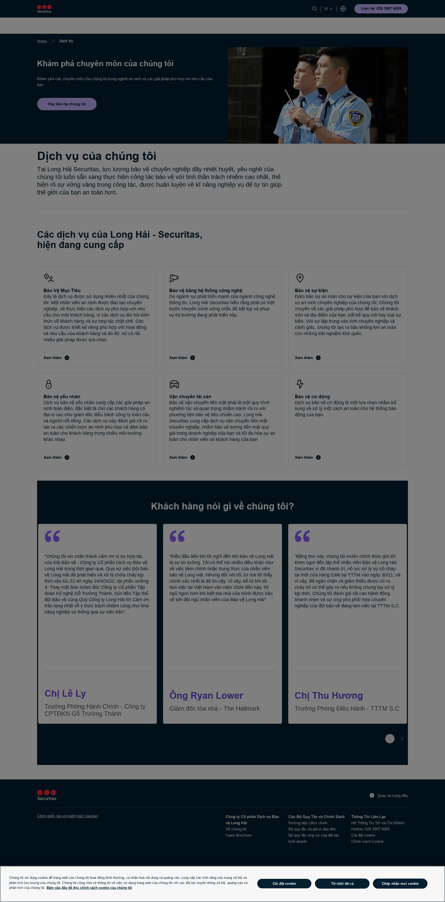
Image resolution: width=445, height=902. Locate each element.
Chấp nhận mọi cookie (400, 884)
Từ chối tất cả (342, 884)
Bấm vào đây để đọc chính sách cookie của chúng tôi (89, 888)
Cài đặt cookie (284, 884)
